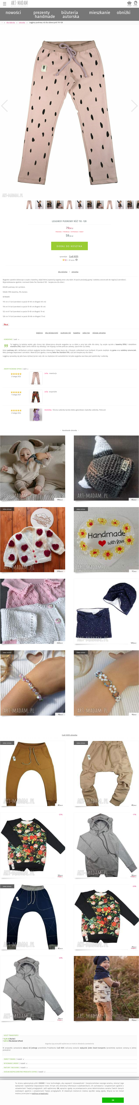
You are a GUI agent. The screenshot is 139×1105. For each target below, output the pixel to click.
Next (134, 106)
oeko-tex (86, 333)
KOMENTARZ (12, 339)
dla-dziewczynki (51, 333)
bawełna (76, 333)
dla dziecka (62, 272)
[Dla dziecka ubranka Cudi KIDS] (36, 402)
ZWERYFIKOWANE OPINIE (16, 369)
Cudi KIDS (73, 256)
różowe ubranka (99, 333)
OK (113, 1100)
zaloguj (135, 6)
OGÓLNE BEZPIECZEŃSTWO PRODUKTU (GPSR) (25, 1072)
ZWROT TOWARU (14, 1059)
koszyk (129, 6)
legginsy (39, 333)
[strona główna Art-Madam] (19, 3)
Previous (4, 106)
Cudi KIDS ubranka (69, 735)
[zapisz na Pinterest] (6, 324)
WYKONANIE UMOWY (16, 1063)
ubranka (75, 272)
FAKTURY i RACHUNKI (16, 1068)
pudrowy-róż (66, 333)
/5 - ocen (70, 260)
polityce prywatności (40, 1093)
